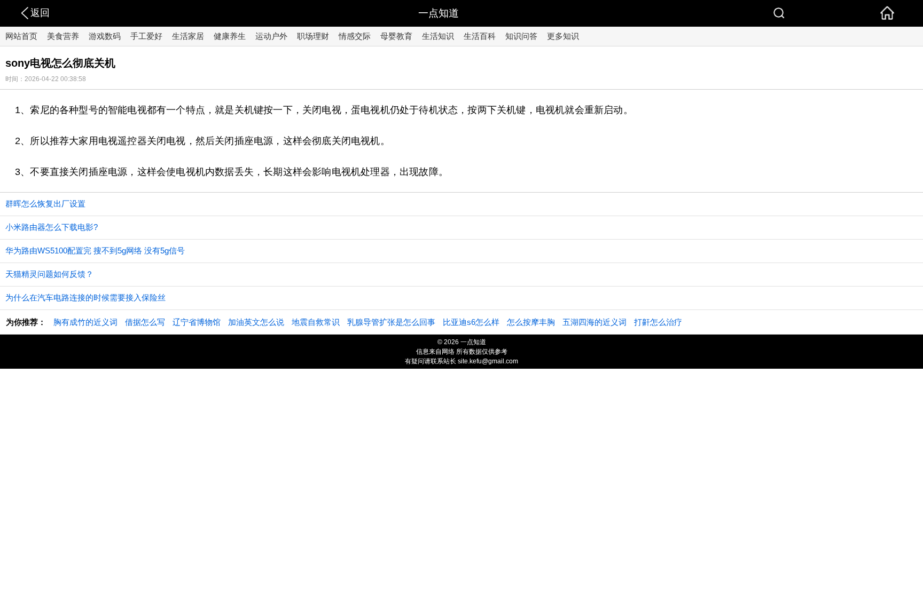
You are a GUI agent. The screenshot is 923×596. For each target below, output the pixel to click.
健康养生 (230, 36)
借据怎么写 (145, 322)
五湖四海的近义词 (594, 322)
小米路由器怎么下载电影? (51, 227)
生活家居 (188, 36)
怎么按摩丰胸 (531, 322)
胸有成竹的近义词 (85, 322)
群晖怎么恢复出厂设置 (45, 203)
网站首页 (21, 36)
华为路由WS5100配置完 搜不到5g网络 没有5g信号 (95, 250)
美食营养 (63, 36)
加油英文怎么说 (256, 322)
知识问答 (521, 36)
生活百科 (480, 36)
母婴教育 (396, 36)
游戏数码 (105, 36)
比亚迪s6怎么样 (471, 322)
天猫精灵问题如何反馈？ (49, 274)
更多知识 (563, 36)
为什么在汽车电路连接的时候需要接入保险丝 (85, 297)
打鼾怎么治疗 (658, 322)
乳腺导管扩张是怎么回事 (391, 322)
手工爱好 (146, 36)
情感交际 (355, 36)
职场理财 (313, 36)
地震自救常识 (316, 322)
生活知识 (438, 36)
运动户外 (271, 36)
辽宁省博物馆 (197, 322)
